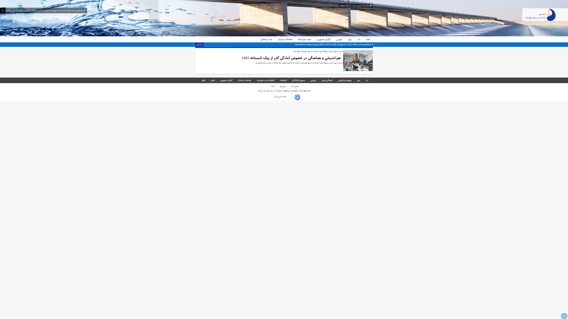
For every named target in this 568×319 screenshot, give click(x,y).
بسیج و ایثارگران (298, 80)
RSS (273, 86)
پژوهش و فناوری (345, 80)
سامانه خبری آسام (280, 96)
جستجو (199, 44)
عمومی (339, 39)
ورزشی (313, 80)
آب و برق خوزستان (269, 90)
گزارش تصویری (324, 39)
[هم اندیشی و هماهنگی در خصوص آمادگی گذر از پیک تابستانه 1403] (358, 60)
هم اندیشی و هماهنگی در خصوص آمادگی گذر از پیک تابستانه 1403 (291, 58)
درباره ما (283, 86)
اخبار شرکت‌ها (305, 39)
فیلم (203, 80)
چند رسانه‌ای (267, 39)
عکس (212, 80)
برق (350, 39)
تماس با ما (295, 86)
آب (359, 39)
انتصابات (283, 80)
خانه (368, 39)
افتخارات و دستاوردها (265, 80)
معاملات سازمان (285, 39)
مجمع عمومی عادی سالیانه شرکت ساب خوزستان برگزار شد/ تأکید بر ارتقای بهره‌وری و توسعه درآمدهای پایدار (46, 11)
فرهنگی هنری (327, 80)
